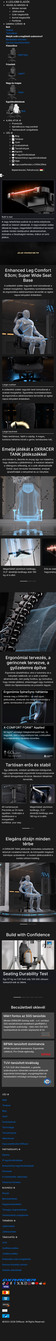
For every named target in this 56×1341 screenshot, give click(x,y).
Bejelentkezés (18, 170)
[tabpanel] (20, 560)
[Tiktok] (5, 1283)
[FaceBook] (13, 1283)
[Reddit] (42, 1283)
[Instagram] (28, 1283)
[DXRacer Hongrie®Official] (41, 170)
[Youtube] (35, 1283)
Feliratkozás (32, 170)
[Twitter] (20, 1283)
